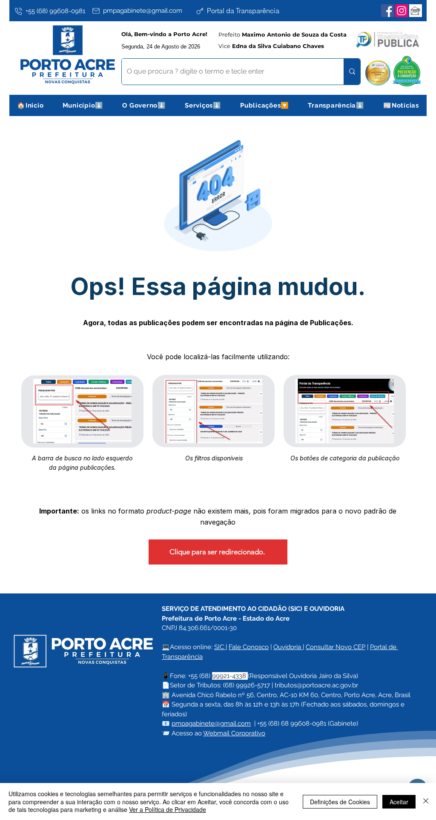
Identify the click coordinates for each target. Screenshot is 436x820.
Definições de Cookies (340, 801)
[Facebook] (387, 10)
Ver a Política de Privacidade (167, 809)
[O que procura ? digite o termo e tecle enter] (352, 72)
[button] (83, 105)
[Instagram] (401, 10)
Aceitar (399, 801)
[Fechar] (426, 801)
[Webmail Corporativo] (415, 10)
